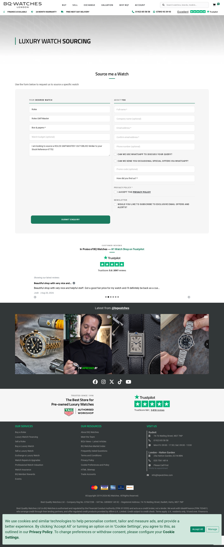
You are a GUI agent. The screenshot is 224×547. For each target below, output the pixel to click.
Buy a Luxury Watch (24, 446)
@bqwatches (120, 308)
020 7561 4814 (160, 460)
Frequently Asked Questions (94, 451)
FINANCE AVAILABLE (17, 12)
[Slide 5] (118, 297)
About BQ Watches (90, 432)
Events (18, 479)
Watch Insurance (23, 469)
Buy (64, 5)
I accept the (134, 192)
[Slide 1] (108, 297)
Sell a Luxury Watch (24, 451)
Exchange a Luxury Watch (27, 455)
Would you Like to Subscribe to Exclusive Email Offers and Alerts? (153, 205)
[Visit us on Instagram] (103, 382)
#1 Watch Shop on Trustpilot (127, 249)
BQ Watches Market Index (93, 446)
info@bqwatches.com (162, 475)
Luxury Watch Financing (26, 437)
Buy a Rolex (20, 432)
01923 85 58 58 (160, 440)
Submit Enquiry (70, 219)
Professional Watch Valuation (29, 465)
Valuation (107, 5)
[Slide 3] (113, 297)
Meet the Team (88, 437)
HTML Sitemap (88, 469)
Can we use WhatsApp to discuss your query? (145, 154)
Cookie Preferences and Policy (95, 465)
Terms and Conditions (91, 455)
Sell (75, 5)
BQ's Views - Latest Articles (93, 441)
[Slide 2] (111, 297)
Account (140, 5)
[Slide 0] (106, 297)
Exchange (89, 5)
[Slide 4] (115, 297)
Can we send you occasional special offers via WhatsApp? (153, 161)
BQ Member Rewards (25, 474)
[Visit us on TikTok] (120, 382)
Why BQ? (124, 5)
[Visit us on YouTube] (128, 382)
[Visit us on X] (112, 382)
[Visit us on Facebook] (95, 382)
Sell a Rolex (20, 441)
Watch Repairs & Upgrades (27, 460)
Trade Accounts (88, 474)
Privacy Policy (40, 532)
